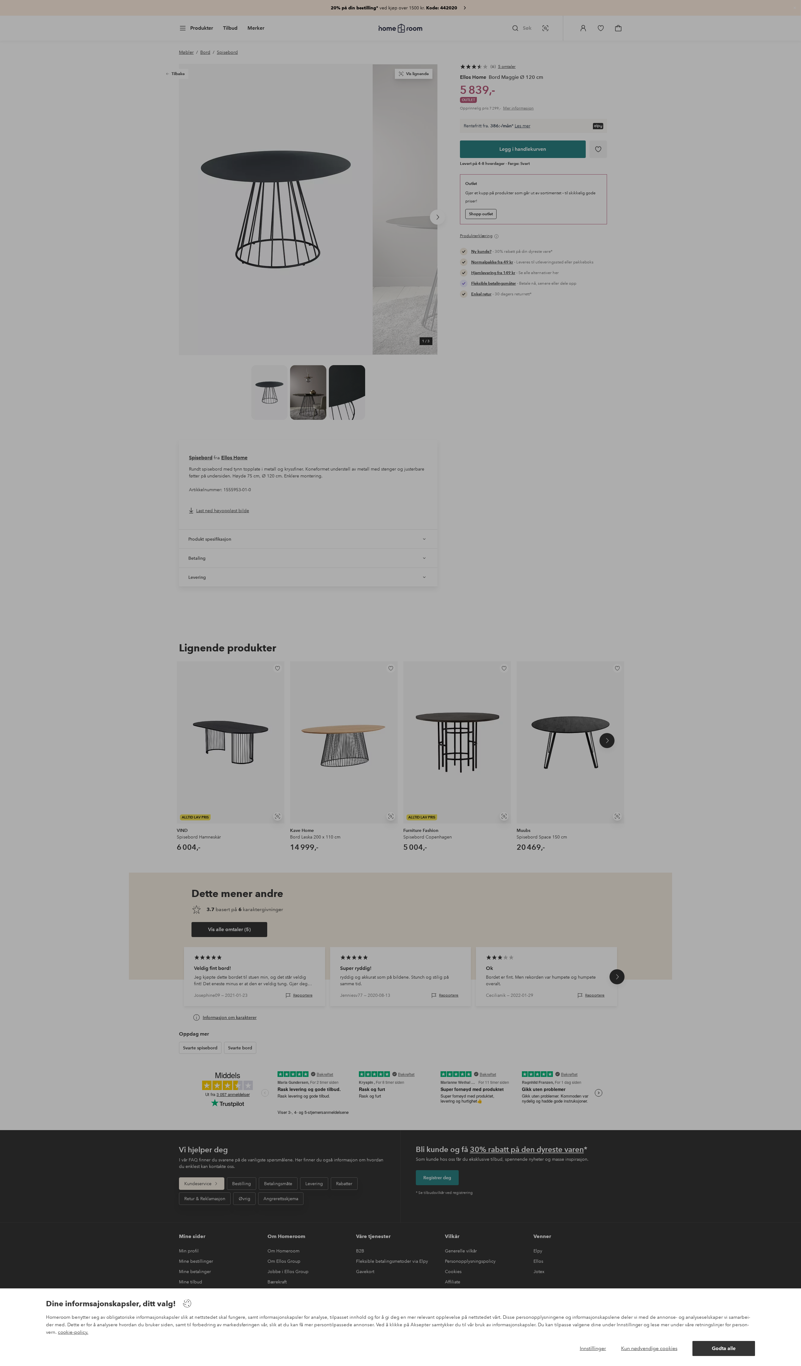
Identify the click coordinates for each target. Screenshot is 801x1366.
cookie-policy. (73, 1332)
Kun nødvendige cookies (649, 1348)
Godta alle (724, 1348)
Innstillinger (593, 1348)
